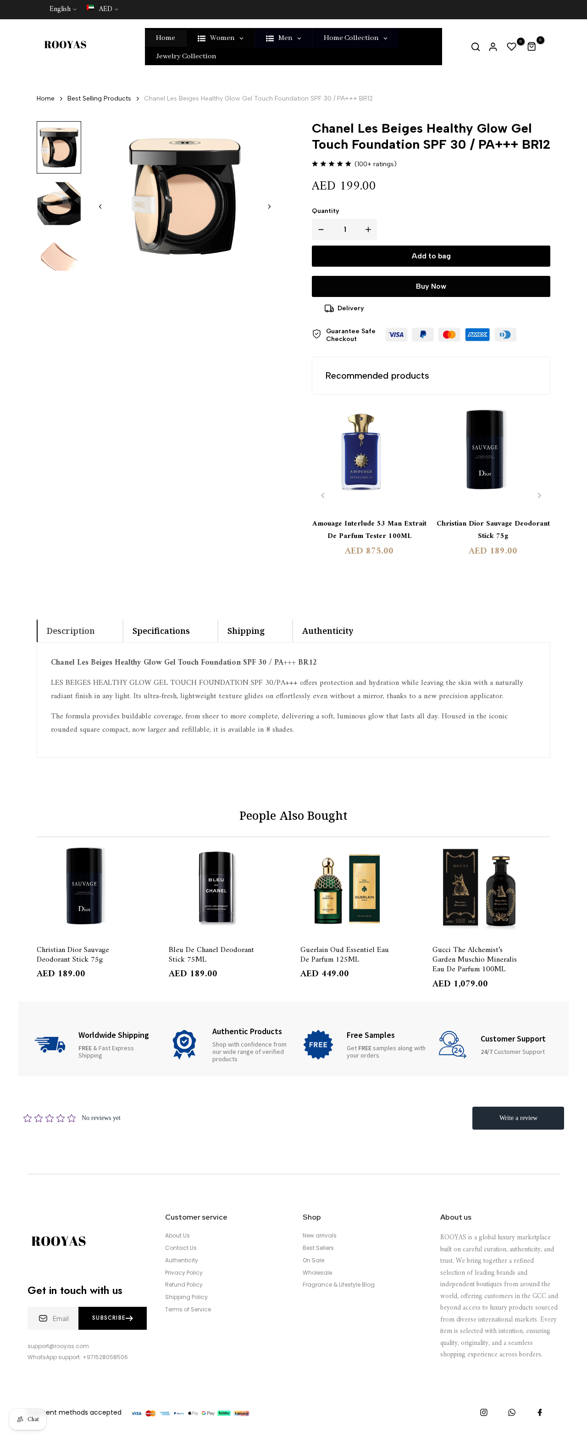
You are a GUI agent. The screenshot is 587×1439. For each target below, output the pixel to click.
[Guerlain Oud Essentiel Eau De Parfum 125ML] (359, 889)
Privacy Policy (184, 1273)
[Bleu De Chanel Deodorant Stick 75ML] (228, 889)
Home (46, 98)
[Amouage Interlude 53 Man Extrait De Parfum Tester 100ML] (369, 457)
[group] (59, 147)
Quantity (325, 211)
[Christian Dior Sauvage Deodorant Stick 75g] (493, 457)
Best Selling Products (99, 98)
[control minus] (319, 229)
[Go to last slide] (100, 206)
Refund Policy (184, 1284)
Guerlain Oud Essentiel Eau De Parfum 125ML (344, 954)
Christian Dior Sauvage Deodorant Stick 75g (493, 530)
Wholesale (317, 1273)
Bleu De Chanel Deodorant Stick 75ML (211, 954)
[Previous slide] (323, 495)
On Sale (313, 1260)
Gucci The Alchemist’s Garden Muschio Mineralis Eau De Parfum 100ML (474, 959)
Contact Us (181, 1248)
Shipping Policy (186, 1297)
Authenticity (181, 1260)
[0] (512, 47)
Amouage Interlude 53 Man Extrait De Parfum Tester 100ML (369, 530)
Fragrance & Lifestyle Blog (339, 1284)
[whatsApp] (512, 1412)
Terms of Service (188, 1309)
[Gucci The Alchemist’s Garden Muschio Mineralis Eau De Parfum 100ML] (491, 889)
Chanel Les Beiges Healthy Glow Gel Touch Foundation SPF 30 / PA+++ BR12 (258, 98)
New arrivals (320, 1235)
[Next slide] (269, 206)
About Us (177, 1235)
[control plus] (370, 229)
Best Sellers (318, 1248)
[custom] (484, 1412)
